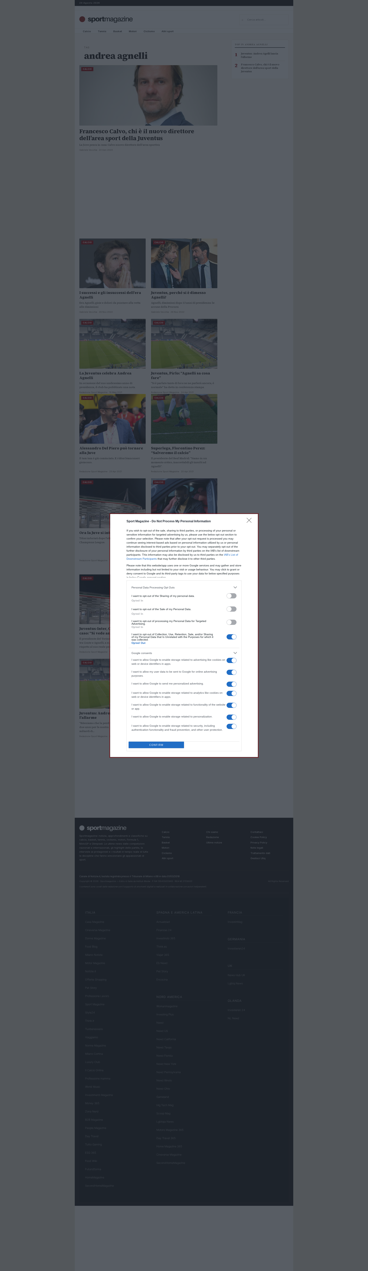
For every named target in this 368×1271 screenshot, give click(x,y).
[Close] (250, 521)
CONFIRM (156, 745)
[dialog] (184, 635)
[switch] (232, 595)
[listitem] (184, 587)
